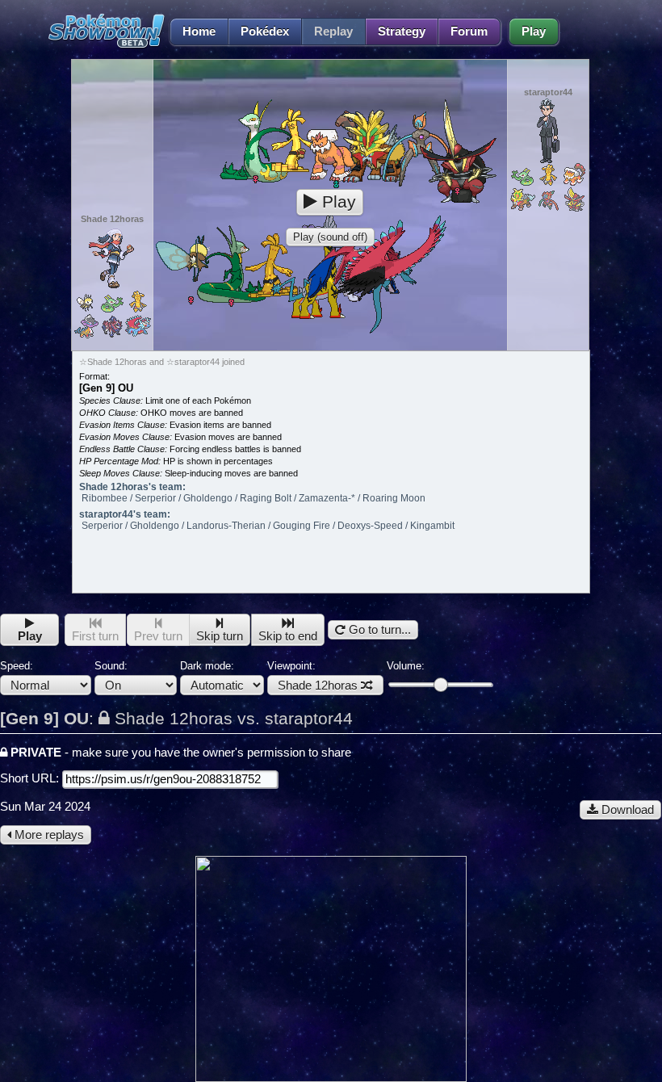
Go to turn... (378, 629)
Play (534, 31)
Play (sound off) (330, 237)
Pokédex (265, 31)
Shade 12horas (318, 685)
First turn (95, 636)
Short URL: (31, 778)
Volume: (406, 666)
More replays (47, 834)
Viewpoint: (312, 676)
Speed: (16, 666)
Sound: (111, 666)
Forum (469, 31)
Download (626, 809)
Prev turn (158, 636)
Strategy (401, 31)
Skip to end (287, 636)
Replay (333, 31)
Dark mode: (207, 666)
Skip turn (219, 636)
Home (199, 31)
